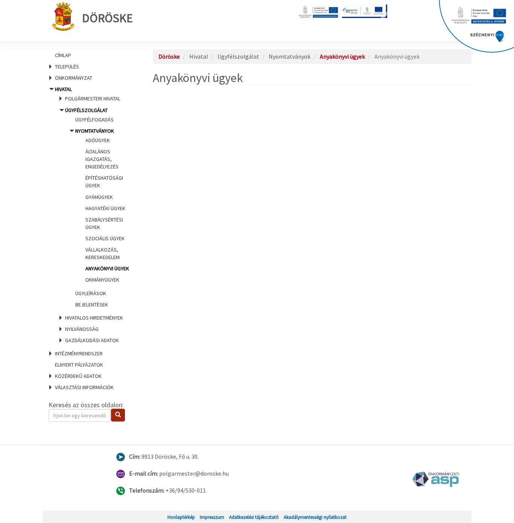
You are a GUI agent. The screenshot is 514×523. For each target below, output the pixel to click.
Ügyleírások (90, 293)
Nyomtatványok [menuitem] (102, 205)
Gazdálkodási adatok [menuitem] (92, 340)
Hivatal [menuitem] (92, 215)
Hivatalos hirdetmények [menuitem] (94, 317)
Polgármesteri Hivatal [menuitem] (92, 98)
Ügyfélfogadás (94, 119)
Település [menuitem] (67, 66)
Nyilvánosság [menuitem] (82, 329)
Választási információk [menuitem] (84, 387)
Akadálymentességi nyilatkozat (315, 517)
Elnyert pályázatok (79, 364)
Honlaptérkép (181, 517)
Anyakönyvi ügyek (107, 268)
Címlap (63, 55)
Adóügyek (97, 140)
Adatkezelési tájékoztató (254, 517)
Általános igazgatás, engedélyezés (102, 159)
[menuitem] (91, 55)
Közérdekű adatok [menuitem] (78, 376)
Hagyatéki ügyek (105, 208)
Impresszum (212, 517)
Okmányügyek (102, 279)
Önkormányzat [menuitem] (73, 77)
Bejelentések (91, 304)
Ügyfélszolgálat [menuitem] (97, 207)
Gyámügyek (99, 197)
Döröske (107, 18)
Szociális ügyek (105, 238)
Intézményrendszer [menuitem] (79, 353)
